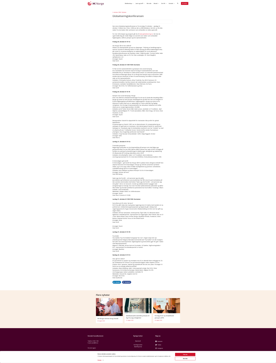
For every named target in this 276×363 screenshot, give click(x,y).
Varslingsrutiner (138, 345)
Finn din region (92, 348)
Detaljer (100, 360)
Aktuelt (155, 3)
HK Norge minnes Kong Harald (107, 318)
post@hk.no (95, 343)
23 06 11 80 (95, 341)
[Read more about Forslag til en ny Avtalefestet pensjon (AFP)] (166, 305)
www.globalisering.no (146, 34)
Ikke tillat (185, 358)
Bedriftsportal (138, 346)
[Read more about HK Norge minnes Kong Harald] (109, 307)
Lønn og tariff (139, 3)
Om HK (163, 3)
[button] (132, 3)
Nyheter (124, 12)
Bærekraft (138, 341)
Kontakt (171, 3)
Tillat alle (185, 354)
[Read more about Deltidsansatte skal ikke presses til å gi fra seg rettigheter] (138, 305)
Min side (149, 3)
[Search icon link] (177, 3)
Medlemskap (128, 3)
